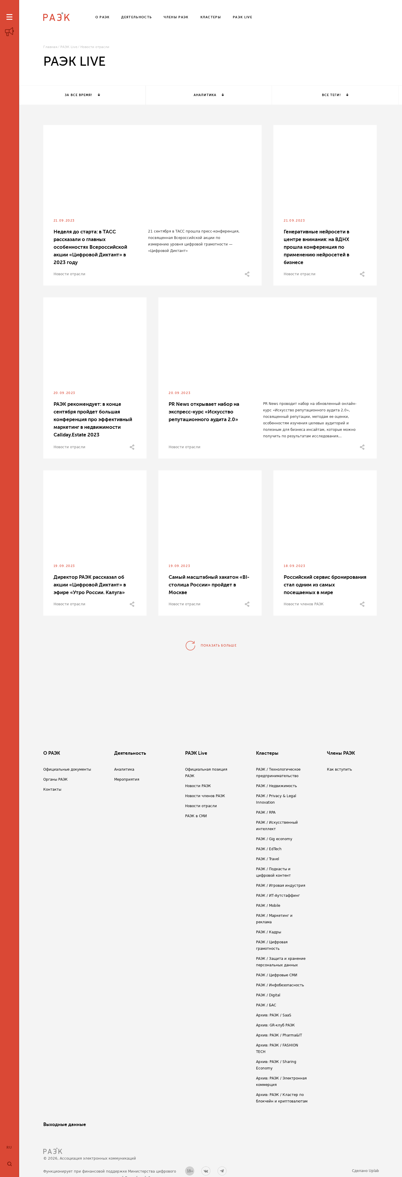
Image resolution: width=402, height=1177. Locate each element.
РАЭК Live (68, 47)
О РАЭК (51, 753)
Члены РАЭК (341, 753)
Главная (50, 47)
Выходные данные (64, 1124)
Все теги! (331, 95)
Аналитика (205, 95)
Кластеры (267, 753)
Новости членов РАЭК (304, 604)
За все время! (78, 95)
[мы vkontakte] (205, 1171)
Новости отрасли (69, 274)
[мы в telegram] (222, 1171)
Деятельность (130, 753)
